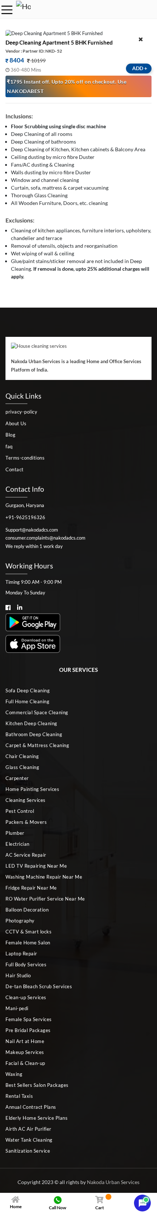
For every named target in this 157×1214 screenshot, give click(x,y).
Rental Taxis (19, 1096)
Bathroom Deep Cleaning (33, 734)
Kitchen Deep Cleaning (31, 723)
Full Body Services (25, 964)
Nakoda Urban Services (113, 1182)
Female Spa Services (28, 1019)
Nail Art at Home (24, 1041)
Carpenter (17, 778)
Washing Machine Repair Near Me (43, 877)
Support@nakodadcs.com (31, 530)
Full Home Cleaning (27, 701)
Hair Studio (18, 975)
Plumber (14, 833)
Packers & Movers (26, 822)
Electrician (17, 844)
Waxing (13, 1074)
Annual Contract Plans (30, 1107)
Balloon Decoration (27, 910)
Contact (14, 469)
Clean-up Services (25, 997)
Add (139, 68)
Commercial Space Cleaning (36, 712)
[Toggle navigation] (7, 10)
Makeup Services (24, 1052)
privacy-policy (21, 412)
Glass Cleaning (22, 767)
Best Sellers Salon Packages (37, 1085)
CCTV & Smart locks (28, 932)
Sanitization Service (27, 1151)
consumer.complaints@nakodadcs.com (45, 538)
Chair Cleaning (22, 756)
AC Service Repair (25, 855)
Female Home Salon (27, 942)
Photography (20, 921)
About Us (15, 423)
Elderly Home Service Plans (36, 1118)
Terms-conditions (25, 458)
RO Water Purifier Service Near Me (45, 899)
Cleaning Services (25, 800)
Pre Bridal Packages (28, 1030)
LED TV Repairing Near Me (36, 866)
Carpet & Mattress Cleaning (37, 745)
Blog (10, 435)
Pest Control (19, 811)
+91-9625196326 (25, 517)
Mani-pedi (16, 1008)
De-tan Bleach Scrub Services (38, 986)
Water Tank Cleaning (29, 1140)
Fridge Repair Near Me (31, 888)
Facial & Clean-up (25, 1063)
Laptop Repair (21, 953)
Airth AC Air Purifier (28, 1129)
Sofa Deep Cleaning (27, 690)
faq (9, 446)
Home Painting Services (32, 789)
